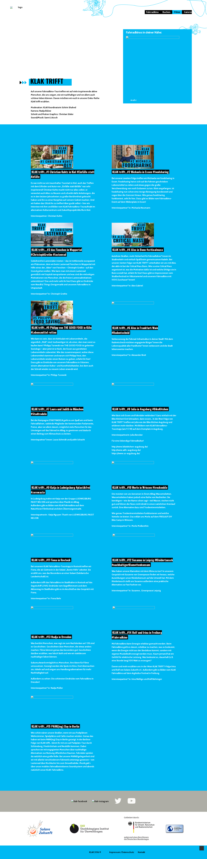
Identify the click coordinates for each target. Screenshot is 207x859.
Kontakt (141, 852)
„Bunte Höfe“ (72, 570)
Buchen (166, 12)
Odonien (84, 362)
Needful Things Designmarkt (49, 284)
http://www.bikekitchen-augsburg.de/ (130, 446)
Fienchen (74, 264)
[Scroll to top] (201, 848)
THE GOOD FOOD (73, 345)
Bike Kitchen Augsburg (157, 422)
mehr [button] (134, 100)
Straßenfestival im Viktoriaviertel (127, 276)
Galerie (188, 12)
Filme (177, 12)
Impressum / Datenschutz (121, 852)
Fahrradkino (152, 12)
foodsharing (166, 178)
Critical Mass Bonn (138, 266)
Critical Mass (166, 266)
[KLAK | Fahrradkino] (19, 13)
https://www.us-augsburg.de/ (126, 453)
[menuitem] (153, 12)
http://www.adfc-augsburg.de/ (126, 450)
